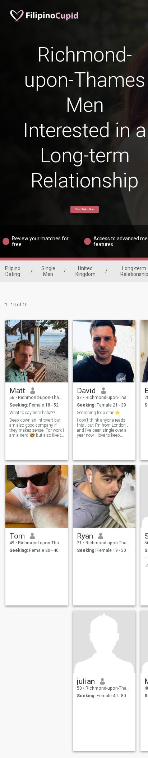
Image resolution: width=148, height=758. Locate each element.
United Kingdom (85, 271)
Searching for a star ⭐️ (98, 412)
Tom (17, 536)
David (86, 390)
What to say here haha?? (32, 412)
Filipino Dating (12, 271)
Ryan (85, 536)
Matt (17, 390)
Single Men (48, 271)
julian (86, 681)
